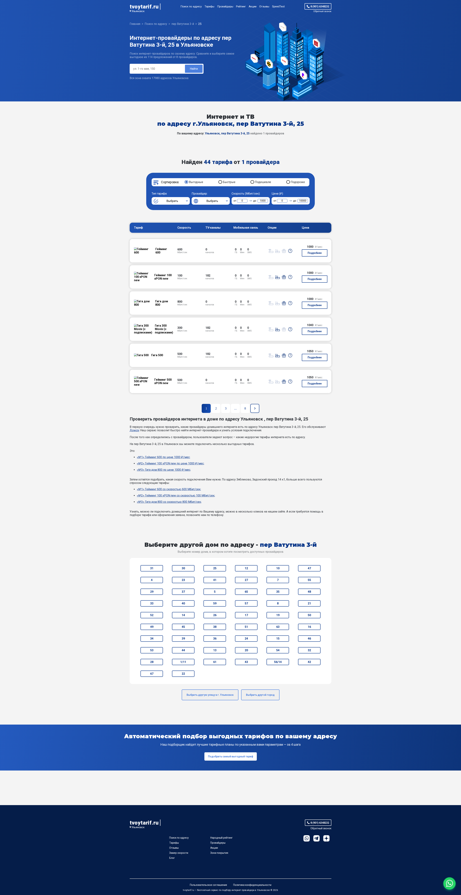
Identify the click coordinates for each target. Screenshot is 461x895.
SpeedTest (278, 6)
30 (183, 568)
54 (277, 650)
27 (246, 580)
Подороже (298, 182)
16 (309, 627)
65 (246, 591)
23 (183, 580)
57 (246, 603)
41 (214, 580)
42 (309, 662)
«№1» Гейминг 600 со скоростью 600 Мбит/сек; (169, 489)
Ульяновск (138, 11)
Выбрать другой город (260, 694)
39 (183, 638)
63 (277, 627)
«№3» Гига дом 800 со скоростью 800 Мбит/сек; (169, 502)
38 (214, 627)
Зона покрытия (219, 852)
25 (214, 568)
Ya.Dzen (326, 838)
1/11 (183, 662)
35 (277, 591)
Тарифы (209, 6)
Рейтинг (241, 6)
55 (309, 580)
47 (309, 568)
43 (246, 662)
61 (214, 662)
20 (246, 650)
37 (183, 591)
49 (151, 627)
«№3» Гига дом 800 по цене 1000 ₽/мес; (164, 469)
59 (214, 603)
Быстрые (229, 182)
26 (214, 615)
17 (246, 615)
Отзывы (264, 6)
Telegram (316, 838)
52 (151, 615)
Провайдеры (225, 6)
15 (277, 638)
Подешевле (263, 182)
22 (183, 673)
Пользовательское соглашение (208, 884)
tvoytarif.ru (144, 6)
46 (309, 638)
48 (309, 591)
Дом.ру (134, 430)
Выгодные (196, 182)
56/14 (278, 662)
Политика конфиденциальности (252, 884)
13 (214, 650)
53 (151, 650)
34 (151, 638)
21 (309, 603)
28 (151, 662)
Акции (252, 6)
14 (183, 615)
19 (277, 615)
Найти (194, 68)
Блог (172, 857)
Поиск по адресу (191, 6)
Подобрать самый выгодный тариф (230, 756)
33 (151, 603)
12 (246, 568)
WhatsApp (306, 838)
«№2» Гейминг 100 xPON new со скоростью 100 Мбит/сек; (176, 495)
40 (183, 603)
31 (151, 568)
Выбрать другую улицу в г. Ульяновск (210, 694)
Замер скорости (178, 852)
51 (246, 627)
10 (277, 568)
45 (183, 627)
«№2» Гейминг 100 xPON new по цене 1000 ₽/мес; (170, 463)
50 (309, 615)
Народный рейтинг (221, 837)
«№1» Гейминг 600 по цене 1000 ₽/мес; (163, 457)
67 (151, 673)
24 (246, 638)
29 (151, 591)
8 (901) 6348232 (319, 6)
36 (214, 638)
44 (183, 650)
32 (309, 650)
